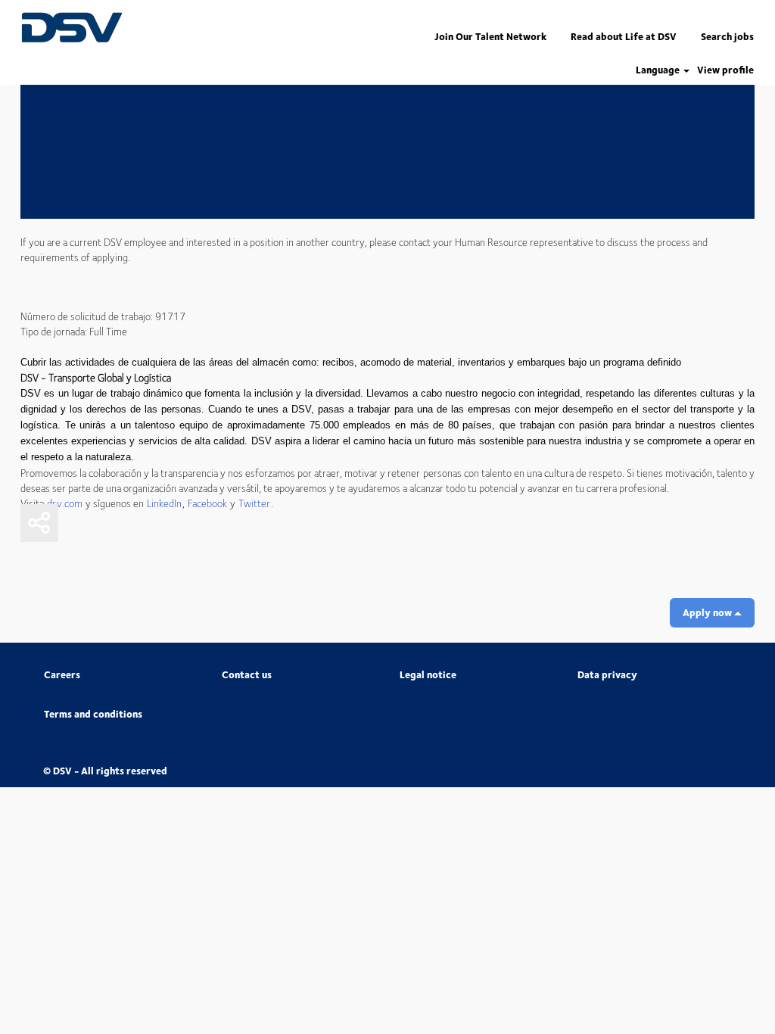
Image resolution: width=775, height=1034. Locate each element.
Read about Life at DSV (624, 36)
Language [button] (659, 70)
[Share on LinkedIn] (115, 523)
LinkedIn (164, 502)
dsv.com (64, 502)
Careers (62, 675)
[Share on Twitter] (153, 523)
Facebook (207, 502)
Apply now (708, 612)
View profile (725, 70)
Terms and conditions (93, 714)
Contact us (247, 675)
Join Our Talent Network (490, 36)
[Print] (191, 523)
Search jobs (727, 36)
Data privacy (607, 675)
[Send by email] (77, 523)
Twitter (254, 502)
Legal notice (428, 675)
